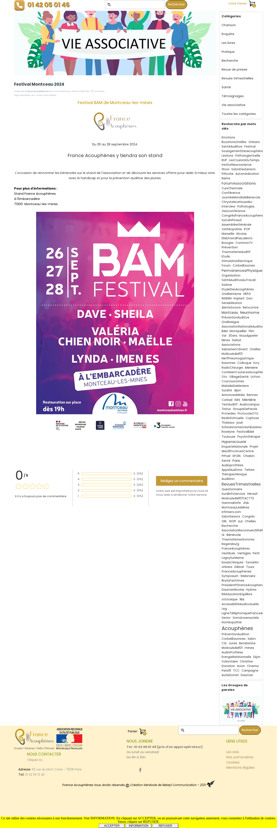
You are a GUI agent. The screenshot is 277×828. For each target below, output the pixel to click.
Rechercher (176, 4)
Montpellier (238, 331)
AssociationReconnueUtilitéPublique (248, 530)
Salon (252, 639)
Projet (254, 447)
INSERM (227, 298)
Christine (246, 661)
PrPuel (226, 456)
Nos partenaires (239, 757)
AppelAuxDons (232, 470)
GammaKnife (231, 503)
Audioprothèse (232, 465)
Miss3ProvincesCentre (238, 451)
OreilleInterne (231, 294)
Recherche (230, 60)
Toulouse (228, 436)
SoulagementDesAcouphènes (243, 151)
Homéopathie (232, 622)
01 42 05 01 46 (48, 4)
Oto (224, 377)
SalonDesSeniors (243, 169)
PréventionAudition (235, 634)
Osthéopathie (232, 229)
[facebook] (140, 770)
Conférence (231, 193)
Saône (227, 284)
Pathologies (245, 206)
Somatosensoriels (246, 618)
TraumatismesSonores (238, 539)
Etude (226, 256)
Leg (224, 609)
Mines (226, 340)
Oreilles (255, 349)
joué (240, 423)
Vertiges (244, 553)
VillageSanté (239, 377)
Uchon (255, 377)
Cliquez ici (34, 760)
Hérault (252, 494)
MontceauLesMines (235, 507)
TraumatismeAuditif (236, 252)
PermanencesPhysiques (243, 270)
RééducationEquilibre (237, 594)
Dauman (247, 675)
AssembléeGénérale (236, 225)
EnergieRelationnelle (236, 657)
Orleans (254, 142)
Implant (239, 298)
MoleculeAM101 (232, 648)
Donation (228, 666)
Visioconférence (233, 211)
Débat (239, 567)
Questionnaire (232, 489)
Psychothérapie (248, 437)
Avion (241, 666)
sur (240, 521)
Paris (236, 460)
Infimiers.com (231, 512)
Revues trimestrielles (237, 78)
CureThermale (232, 188)
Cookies (233, 762)
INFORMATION (138, 825)
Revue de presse (234, 69)
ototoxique (230, 599)
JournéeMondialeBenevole (241, 197)
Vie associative (233, 105)
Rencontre (251, 307)
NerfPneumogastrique (238, 358)
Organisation (231, 275)
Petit (256, 553)
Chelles (250, 521)
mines (39, 95)
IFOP (247, 229)
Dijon (256, 657)
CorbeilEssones (244, 266)
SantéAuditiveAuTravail (239, 280)
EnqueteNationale (235, 447)
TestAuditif (230, 404)
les (33, 95)
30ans (233, 336)
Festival (250, 147)
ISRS (237, 400)
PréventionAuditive (235, 317)
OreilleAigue (230, 322)
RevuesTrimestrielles (241, 484)
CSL (224, 643)
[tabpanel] (166, 749)
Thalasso (228, 423)
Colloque (244, 363)
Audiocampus (249, 404)
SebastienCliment (235, 349)
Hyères (251, 590)
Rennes (252, 395)
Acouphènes (237, 628)
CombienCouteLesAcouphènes (244, 372)
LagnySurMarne (233, 558)
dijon (237, 390)
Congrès (248, 516)
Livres (233, 643)
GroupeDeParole (245, 409)
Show (225, 169)
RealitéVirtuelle (233, 418)
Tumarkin (252, 562)
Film (251, 331)
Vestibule (228, 553)
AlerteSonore (231, 307)
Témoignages (233, 96)
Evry (256, 363)
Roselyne (228, 432)
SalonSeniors (231, 516)
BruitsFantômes (233, 581)
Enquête (228, 34)
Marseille (228, 234)
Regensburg (230, 544)
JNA (246, 503)
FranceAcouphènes (236, 549)
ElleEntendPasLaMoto (237, 238)
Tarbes (249, 470)
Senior (226, 618)
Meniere (251, 367)
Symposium (230, 576)
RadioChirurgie (232, 368)
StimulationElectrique (237, 261)
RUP (224, 160)
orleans (227, 567)
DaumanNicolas (233, 590)
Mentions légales (240, 767)
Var (224, 336)
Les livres (228, 43)
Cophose (252, 418)
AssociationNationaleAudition (243, 327)
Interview (228, 206)
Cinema (253, 666)
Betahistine (247, 643)
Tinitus (226, 409)
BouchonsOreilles (234, 142)
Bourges (228, 243)
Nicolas (241, 234)
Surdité (227, 390)
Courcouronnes (233, 381)
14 (223, 535)
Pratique (228, 52)
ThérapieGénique (234, 474)
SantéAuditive (232, 147)
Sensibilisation (232, 303)
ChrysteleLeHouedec (237, 202)
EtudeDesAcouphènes (238, 289)
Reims (226, 178)
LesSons (227, 156)
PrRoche (228, 174)
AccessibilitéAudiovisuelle (240, 604)
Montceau (25, 95)
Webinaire (247, 576)
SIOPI (232, 521)
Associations (231, 345)
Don (249, 298)
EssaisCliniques (232, 562)
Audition (228, 479)
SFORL (236, 456)
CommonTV (244, 243)
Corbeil (227, 400)
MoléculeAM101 (232, 354)
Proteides (229, 414)
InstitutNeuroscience (237, 165)
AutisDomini (230, 675)
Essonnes (228, 363)
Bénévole (234, 535)
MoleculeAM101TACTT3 (238, 498)
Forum (226, 266)
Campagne (250, 671)
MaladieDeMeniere (235, 386)
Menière (249, 399)
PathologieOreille (247, 156)
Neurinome (249, 312)
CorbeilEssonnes (234, 639)
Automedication (247, 174)
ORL (224, 521)
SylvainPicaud (232, 220)
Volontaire (230, 661)
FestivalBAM (49, 95)
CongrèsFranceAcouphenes (244, 215)
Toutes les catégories (239, 114)
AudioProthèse (232, 652)
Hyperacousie (234, 441)
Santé (226, 87)
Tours (250, 567)
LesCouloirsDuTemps (244, 160)
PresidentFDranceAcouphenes (244, 585)
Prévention (230, 247)
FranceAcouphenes (236, 571)
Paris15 (226, 671)
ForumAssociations (239, 183)
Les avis (232, 751)
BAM (225, 331)
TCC (236, 671)
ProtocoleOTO (248, 414)
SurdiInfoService (233, 494)
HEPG (247, 294)
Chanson (229, 25)
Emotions (228, 137)
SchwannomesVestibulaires (242, 427)
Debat (236, 340)
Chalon (248, 455)
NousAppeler (248, 336)
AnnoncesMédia (233, 395)
